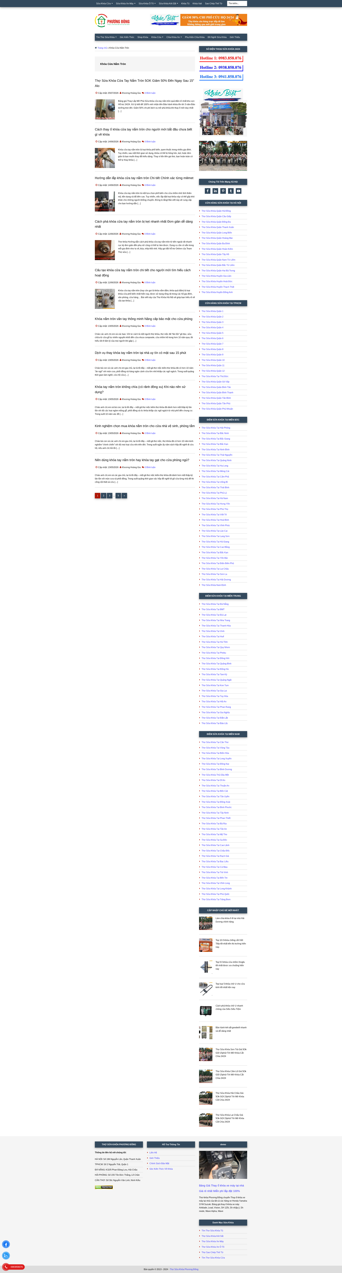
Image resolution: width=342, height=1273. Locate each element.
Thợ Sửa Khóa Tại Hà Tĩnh (215, 642)
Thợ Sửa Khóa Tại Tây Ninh (215, 813)
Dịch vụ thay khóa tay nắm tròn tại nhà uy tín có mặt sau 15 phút (140, 353)
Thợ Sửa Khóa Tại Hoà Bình (215, 520)
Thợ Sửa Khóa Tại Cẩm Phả (215, 477)
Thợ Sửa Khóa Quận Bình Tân (216, 387)
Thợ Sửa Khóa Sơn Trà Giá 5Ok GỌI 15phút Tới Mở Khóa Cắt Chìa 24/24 (231, 1052)
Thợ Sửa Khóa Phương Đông (184, 1269)
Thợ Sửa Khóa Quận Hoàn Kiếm (217, 249)
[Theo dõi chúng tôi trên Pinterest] (223, 191)
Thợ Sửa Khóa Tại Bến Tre (215, 878)
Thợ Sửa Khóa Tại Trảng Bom (216, 899)
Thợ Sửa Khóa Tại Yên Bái (215, 558)
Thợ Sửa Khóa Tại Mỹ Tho (214, 834)
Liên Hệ (153, 1152)
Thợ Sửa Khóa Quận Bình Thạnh (217, 392)
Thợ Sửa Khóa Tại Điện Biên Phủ (218, 563)
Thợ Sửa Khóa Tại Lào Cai (215, 531)
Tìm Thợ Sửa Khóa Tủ (212, 1230)
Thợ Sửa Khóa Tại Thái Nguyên (217, 455)
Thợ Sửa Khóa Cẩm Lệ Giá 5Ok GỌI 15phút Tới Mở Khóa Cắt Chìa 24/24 (231, 1074)
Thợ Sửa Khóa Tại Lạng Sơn (216, 536)
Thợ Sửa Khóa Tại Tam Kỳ (214, 674)
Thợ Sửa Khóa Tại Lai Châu (215, 569)
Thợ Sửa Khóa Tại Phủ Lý (214, 493)
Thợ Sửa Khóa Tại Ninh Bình (216, 449)
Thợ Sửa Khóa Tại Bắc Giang (216, 439)
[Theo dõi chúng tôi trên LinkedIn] (215, 191)
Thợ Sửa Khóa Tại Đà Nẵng (215, 604)
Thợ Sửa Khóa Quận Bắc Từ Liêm (218, 265)
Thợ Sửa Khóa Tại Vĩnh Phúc (216, 525)
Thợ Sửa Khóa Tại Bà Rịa (214, 823)
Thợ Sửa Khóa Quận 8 (212, 349)
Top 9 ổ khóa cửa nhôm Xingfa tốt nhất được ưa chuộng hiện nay (230, 965)
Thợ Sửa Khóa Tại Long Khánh (217, 888)
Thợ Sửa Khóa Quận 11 (213, 365)
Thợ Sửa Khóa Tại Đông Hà (215, 669)
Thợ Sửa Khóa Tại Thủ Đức (215, 376)
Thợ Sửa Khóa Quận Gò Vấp (215, 382)
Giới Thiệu (154, 1158)
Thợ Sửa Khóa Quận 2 (212, 317)
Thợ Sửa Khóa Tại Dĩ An (213, 780)
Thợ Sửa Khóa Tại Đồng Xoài (216, 802)
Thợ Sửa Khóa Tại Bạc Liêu (215, 861)
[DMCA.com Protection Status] (104, 1188)
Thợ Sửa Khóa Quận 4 (212, 327)
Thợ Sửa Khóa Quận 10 (213, 360)
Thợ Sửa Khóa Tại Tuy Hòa (215, 696)
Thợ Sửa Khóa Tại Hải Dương (216, 579)
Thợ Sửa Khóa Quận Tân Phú (216, 403)
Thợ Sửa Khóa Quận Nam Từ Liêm (218, 260)
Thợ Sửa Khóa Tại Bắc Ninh (215, 433)
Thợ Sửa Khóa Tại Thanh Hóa (216, 626)
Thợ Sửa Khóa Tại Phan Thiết (216, 818)
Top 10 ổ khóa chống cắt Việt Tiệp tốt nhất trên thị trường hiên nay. (231, 943)
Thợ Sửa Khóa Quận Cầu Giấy (216, 216)
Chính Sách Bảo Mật (159, 1163)
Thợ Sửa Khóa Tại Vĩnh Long (216, 883)
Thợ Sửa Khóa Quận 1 (212, 311)
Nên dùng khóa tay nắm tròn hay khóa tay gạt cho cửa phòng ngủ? (142, 460)
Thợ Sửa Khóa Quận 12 (213, 371)
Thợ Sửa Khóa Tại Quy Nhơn (216, 647)
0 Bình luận (150, 93)
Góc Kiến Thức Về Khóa (161, 1169)
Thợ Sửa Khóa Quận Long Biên (217, 233)
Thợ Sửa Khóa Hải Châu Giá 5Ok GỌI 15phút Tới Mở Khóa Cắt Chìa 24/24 (230, 1096)
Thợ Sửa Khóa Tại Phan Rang (216, 707)
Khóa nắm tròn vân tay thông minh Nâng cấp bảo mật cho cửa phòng (143, 319)
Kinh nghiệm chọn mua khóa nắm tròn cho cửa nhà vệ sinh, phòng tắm (145, 426)
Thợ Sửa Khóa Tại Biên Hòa (215, 753)
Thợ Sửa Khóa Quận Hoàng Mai (217, 238)
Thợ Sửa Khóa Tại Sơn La (214, 574)
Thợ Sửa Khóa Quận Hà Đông (216, 211)
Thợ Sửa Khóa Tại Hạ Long (215, 466)
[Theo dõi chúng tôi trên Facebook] (207, 191)
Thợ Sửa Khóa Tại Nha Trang (216, 620)
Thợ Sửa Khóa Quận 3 (212, 322)
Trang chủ (102, 48)
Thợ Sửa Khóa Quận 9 (212, 354)
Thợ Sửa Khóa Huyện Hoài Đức (217, 281)
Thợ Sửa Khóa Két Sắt (212, 1236)
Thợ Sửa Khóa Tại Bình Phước (217, 807)
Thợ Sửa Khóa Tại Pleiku (214, 653)
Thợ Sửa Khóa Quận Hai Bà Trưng (218, 270)
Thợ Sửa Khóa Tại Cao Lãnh (215, 845)
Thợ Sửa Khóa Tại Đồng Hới (215, 658)
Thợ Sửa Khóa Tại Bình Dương (217, 769)
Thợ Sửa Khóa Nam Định (214, 585)
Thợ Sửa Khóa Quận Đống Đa (216, 222)
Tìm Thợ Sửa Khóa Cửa (213, 1258)
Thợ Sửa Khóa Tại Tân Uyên (215, 796)
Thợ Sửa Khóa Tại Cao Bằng (216, 547)
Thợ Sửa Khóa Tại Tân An (214, 829)
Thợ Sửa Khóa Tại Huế (213, 636)
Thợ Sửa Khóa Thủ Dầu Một (215, 775)
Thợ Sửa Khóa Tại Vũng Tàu (215, 748)
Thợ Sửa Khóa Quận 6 (212, 338)
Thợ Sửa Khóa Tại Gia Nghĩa (216, 712)
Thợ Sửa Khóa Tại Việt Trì (214, 514)
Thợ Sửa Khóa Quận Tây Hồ (215, 254)
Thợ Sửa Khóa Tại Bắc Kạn (215, 444)
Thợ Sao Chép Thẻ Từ (212, 1252)
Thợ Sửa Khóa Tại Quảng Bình (216, 663)
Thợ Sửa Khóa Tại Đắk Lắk (215, 718)
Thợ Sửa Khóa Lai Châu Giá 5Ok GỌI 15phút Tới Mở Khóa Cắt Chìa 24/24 (230, 1118)
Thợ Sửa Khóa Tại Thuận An (215, 786)
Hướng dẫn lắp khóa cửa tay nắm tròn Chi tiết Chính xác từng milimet (144, 178)
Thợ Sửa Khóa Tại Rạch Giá (215, 856)
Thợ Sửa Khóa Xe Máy (213, 1241)
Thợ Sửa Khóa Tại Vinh (213, 631)
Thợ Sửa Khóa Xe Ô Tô (213, 1247)
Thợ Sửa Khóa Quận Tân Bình (216, 398)
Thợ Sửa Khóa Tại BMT (213, 609)
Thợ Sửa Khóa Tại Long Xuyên (217, 758)
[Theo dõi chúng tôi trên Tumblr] (231, 191)
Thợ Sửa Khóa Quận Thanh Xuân (218, 227)
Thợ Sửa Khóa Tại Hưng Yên (216, 504)
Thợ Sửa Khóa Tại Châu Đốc (216, 851)
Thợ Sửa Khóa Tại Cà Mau (215, 867)
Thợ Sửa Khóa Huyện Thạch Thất (218, 287)
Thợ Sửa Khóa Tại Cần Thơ (215, 742)
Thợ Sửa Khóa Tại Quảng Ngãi (217, 680)
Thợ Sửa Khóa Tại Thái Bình (215, 487)
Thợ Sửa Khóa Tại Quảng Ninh (217, 460)
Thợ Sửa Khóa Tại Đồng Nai (215, 764)
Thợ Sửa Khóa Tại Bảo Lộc (215, 723)
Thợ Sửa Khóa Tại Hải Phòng (216, 428)
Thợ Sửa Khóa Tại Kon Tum (215, 685)
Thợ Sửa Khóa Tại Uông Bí (215, 482)
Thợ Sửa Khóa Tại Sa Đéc (214, 840)
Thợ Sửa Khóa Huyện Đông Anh (217, 292)
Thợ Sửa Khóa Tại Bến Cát (215, 791)
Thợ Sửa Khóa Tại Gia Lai (214, 691)
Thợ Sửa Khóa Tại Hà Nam (215, 498)
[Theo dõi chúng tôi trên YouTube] (238, 191)
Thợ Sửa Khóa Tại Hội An (214, 701)
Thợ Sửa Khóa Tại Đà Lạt (214, 615)
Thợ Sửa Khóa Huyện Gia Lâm (216, 276)
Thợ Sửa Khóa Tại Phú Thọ (215, 509)
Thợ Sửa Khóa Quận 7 (212, 344)
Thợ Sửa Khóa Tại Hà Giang (215, 542)
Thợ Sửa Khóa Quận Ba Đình (216, 243)
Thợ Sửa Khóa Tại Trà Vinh (215, 872)
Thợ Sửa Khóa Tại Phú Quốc (216, 894)
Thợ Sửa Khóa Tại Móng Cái (215, 471)
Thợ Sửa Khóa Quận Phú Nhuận (217, 409)
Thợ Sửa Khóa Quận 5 (212, 333)
